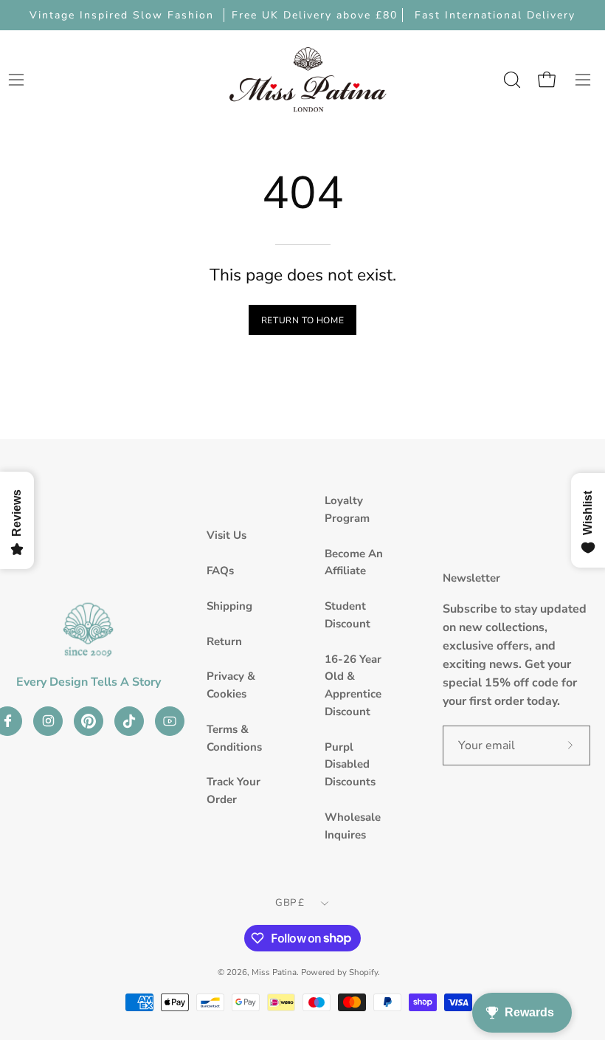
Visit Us (226, 535)
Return (224, 641)
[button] (510, 79)
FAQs (220, 570)
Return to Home (302, 320)
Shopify (363, 972)
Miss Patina (274, 972)
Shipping (229, 606)
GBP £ (289, 902)
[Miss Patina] (307, 79)
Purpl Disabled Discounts (350, 765)
